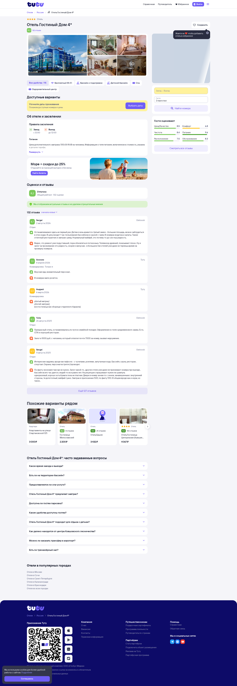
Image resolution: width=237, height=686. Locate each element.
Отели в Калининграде (37, 582)
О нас (83, 625)
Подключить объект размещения (141, 647)
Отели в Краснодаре (36, 585)
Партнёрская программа (137, 655)
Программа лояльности (137, 629)
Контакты (85, 633)
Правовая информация (92, 637)
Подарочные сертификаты (138, 625)
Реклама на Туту (133, 651)
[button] (68, 630)
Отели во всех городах (37, 588)
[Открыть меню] (208, 4)
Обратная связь (177, 628)
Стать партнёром (134, 643)
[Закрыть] (207, 33)
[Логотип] (35, 4)
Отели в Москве (34, 572)
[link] (39, 173)
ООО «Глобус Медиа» (74, 666)
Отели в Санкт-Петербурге (39, 578)
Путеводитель (165, 4)
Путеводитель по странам (138, 633)
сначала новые (48, 212)
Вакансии (85, 629)
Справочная (149, 4)
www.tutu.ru (73, 669)
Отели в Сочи (33, 575)
